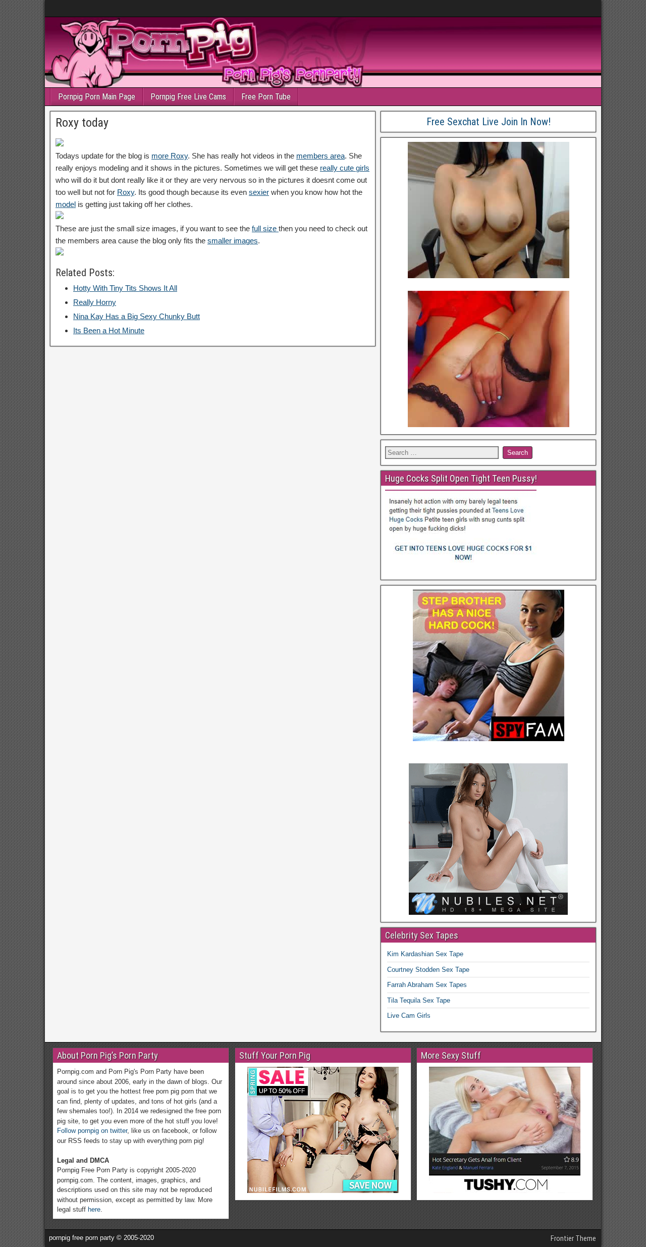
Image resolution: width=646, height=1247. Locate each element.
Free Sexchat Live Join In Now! (488, 122)
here (94, 1209)
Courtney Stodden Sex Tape (428, 969)
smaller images (232, 240)
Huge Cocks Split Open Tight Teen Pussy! (461, 478)
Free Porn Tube (266, 96)
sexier (259, 192)
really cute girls (344, 168)
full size (265, 228)
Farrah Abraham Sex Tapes (427, 985)
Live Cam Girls (408, 1015)
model (66, 204)
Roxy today (82, 123)
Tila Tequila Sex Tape (418, 1000)
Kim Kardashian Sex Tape (425, 954)
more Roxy (169, 155)
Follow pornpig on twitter (92, 1130)
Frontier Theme (573, 1238)
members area (320, 155)
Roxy (125, 192)
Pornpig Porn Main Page (96, 96)
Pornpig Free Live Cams (188, 96)
